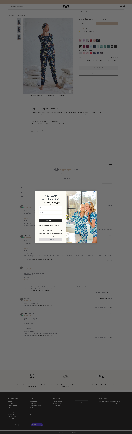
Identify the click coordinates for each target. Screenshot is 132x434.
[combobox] (41, 217)
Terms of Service (59, 233)
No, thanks (51, 240)
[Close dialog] (94, 193)
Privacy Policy (51, 233)
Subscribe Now (50, 221)
